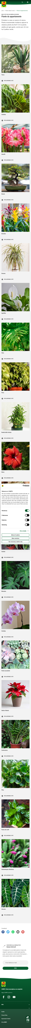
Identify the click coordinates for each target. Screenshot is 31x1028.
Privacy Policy (4, 1015)
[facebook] (3, 931)
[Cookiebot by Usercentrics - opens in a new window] (22, 486)
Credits (3, 1011)
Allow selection (15, 538)
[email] (17, 931)
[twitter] (7, 931)
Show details (23, 531)
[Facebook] (4, 997)
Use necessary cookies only (15, 541)
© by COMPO (4, 1022)
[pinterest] (22, 931)
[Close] (22, 2)
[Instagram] (9, 997)
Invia (15, 968)
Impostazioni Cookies (6, 1018)
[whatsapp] (12, 931)
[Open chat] (27, 1019)
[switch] (27, 515)
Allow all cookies (15, 535)
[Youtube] (14, 997)
